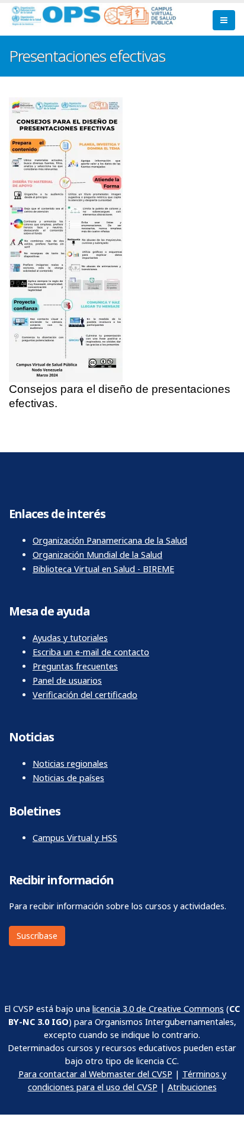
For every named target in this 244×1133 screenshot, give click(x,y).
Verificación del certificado (85, 694)
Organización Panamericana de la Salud (110, 540)
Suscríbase (37, 935)
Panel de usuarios (67, 680)
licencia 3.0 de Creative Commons (158, 1008)
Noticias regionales (70, 763)
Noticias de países (68, 777)
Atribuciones (192, 1087)
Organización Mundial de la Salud (97, 554)
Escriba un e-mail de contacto (91, 652)
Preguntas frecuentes (75, 666)
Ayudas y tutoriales (70, 637)
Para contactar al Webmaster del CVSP (95, 1074)
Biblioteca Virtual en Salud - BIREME (103, 569)
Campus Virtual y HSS (75, 837)
